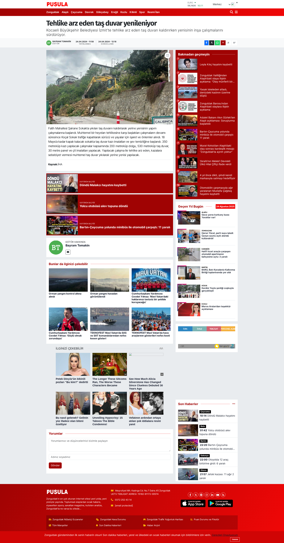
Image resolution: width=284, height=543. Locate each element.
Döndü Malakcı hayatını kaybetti (217, 417)
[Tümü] (233, 403)
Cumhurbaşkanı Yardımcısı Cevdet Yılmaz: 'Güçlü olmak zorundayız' (65, 335)
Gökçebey (102, 12)
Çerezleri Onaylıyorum (225, 535)
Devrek (89, 12)
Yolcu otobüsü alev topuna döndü (214, 432)
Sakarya (205, 455)
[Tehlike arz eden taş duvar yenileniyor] (109, 87)
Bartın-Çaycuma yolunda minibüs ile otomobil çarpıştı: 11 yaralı (216, 447)
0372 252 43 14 (123, 500)
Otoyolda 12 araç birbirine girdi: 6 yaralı (213, 461)
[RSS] (223, 494)
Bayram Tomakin (77, 245)
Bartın (203, 441)
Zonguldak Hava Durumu (113, 519)
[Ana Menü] (236, 12)
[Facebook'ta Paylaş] (206, 42)
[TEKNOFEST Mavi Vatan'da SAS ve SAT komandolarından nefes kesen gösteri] (109, 318)
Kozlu (123, 12)
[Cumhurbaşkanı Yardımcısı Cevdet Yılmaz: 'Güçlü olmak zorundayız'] (68, 318)
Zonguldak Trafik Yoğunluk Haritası (165, 519)
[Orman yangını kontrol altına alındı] (68, 279)
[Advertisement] (207, 376)
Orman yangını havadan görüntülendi (103, 295)
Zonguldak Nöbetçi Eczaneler (68, 519)
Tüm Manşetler (60, 525)
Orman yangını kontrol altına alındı (65, 295)
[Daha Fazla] (223, 42)
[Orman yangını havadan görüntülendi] (109, 279)
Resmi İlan (153, 12)
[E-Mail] (68, 252)
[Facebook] (190, 494)
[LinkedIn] (212, 494)
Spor (142, 12)
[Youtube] (217, 494)
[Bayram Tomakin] (56, 247)
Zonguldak (52, 12)
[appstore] (193, 503)
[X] (195, 494)
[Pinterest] (201, 494)
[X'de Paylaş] (211, 42)
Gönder (55, 465)
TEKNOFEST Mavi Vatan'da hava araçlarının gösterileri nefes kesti (151, 334)
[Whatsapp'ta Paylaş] (217, 42)
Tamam (235, 539)
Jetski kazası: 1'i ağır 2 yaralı (216, 476)
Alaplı (65, 12)
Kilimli (133, 12)
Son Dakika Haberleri (110, 525)
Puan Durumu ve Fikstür (206, 519)
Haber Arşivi (153, 525)
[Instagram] (206, 494)
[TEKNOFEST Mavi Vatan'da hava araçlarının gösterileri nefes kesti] (151, 318)
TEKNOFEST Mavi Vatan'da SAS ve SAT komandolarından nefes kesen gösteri (108, 335)
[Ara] (232, 12)
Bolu (203, 426)
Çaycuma (76, 12)
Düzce (203, 470)
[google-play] (220, 503)
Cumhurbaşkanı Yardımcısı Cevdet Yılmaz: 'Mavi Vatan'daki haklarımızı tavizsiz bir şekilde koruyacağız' (150, 298)
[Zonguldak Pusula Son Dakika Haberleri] (57, 4)
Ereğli (114, 12)
